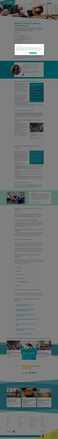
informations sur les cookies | (32, 49)
